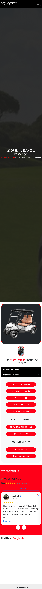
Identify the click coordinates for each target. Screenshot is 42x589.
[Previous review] (18, 527)
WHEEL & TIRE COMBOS (22, 427)
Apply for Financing (20, 391)
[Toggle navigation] (38, 4)
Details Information (11, 369)
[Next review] (24, 527)
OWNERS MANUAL (22, 456)
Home (3, 158)
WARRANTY (22, 449)
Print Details (20, 398)
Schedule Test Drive (20, 384)
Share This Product (20, 404)
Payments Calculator (11, 375)
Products (11, 158)
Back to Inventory (22, 411)
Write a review (21, 488)
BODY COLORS (22, 434)
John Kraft (14, 496)
